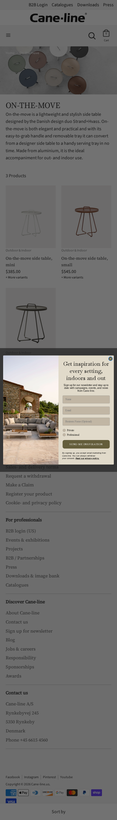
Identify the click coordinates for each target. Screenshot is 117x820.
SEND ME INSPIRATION (86, 444)
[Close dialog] (110, 359)
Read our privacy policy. (87, 458)
